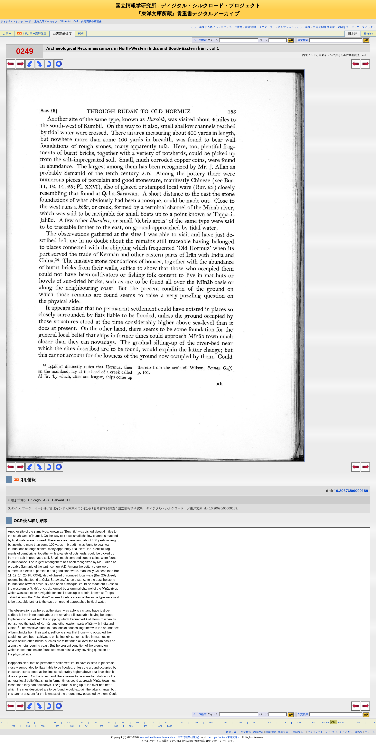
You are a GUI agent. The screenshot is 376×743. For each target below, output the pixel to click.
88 (109, 722)
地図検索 (271, 731)
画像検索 (258, 731)
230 (299, 722)
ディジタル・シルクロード (16, 21)
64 (82, 722)
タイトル (213, 40)
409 (145, 726)
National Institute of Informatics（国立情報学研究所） (170, 737)
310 (42, 726)
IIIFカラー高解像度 (34, 33)
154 (196, 722)
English (368, 33)
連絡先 (358, 731)
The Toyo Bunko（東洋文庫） (223, 737)
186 (240, 722)
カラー (7, 33)
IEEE (70, 500)
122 (152, 722)
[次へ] (20, 67)
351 (101, 726)
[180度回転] (49, 67)
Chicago (34, 500)
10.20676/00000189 (351, 491)
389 (131, 726)
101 (123, 722)
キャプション (286, 27)
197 (255, 722)
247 (323, 722)
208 (269, 722)
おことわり (346, 731)
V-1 (76, 21)
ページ (263, 40)
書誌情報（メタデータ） (260, 27)
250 (339, 722)
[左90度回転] (29, 67)
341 (87, 726)
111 (137, 722)
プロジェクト (315, 731)
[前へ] (10, 67)
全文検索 (302, 40)
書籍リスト (232, 731)
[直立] (58, 67)
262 (358, 722)
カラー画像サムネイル (204, 27)
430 (170, 726)
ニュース (370, 731)
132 (166, 722)
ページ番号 (235, 27)
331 (72, 726)
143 (181, 722)
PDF (81, 33)
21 (28, 722)
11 (14, 722)
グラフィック (364, 27)
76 (95, 722)
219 (284, 722)
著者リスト (284, 731)
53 (68, 722)
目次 (223, 27)
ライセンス (331, 731)
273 (373, 722)
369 (116, 726)
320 (57, 726)
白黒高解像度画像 (91, 21)
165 (210, 722)
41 (55, 722)
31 (41, 722)
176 (225, 722)
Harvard (58, 500)
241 (313, 722)
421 (160, 726)
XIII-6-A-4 (65, 21)
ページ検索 (200, 40)
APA (46, 500)
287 (13, 726)
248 (327, 722)
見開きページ (345, 27)
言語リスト (299, 731)
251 (343, 722)
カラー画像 (303, 27)
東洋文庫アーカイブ (45, 21)
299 (28, 726)
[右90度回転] (39, 67)
